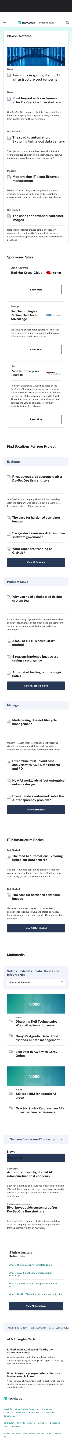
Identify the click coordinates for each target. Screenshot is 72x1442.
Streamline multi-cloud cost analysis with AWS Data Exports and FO (36, 764)
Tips (49, 1433)
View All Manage (36, 809)
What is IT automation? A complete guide (30, 1265)
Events (6, 1426)
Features (16, 1426)
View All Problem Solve (36, 685)
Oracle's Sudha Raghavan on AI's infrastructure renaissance (40, 1110)
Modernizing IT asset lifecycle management (35, 179)
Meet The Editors (44, 1409)
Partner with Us (36, 1412)
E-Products (55, 1423)
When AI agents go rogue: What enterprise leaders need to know (33, 1375)
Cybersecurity (38, 1328)
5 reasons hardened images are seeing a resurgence (35, 658)
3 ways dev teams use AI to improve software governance (38, 535)
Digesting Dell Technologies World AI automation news (36, 1023)
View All (12, 1158)
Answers (31, 1423)
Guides (6, 1433)
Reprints (21, 1423)
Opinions (16, 1433)
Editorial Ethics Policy (24, 1409)
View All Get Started (36, 928)
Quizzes (40, 1433)
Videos (6, 1437)
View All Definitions (36, 1306)
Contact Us (8, 1412)
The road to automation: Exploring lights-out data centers (38, 139)
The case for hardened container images (37, 218)
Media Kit (50, 1412)
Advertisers (21, 1412)
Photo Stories (29, 1433)
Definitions (43, 1423)
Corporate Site (9, 1416)
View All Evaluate (36, 562)
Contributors (9, 1423)
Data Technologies (59, 1328)
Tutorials (57, 1433)
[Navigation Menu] (4, 22)
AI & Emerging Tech (18, 1328)
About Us (7, 1409)
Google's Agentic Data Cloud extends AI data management (38, 1038)
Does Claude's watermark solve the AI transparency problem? (38, 798)
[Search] (67, 22)
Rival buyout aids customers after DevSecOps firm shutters (36, 100)
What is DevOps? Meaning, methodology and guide (35, 1294)
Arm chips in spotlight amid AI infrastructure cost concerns (36, 77)
